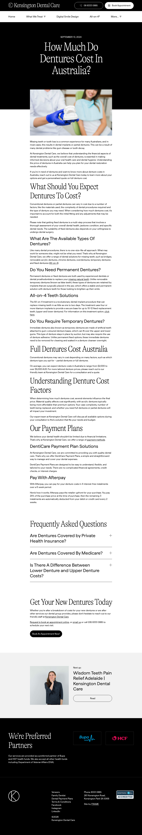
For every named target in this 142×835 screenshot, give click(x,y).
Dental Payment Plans (62, 798)
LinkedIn (56, 811)
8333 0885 (96, 792)
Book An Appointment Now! (46, 634)
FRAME (95, 804)
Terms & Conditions (61, 802)
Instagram (56, 808)
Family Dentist (58, 795)
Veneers (56, 792)
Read (92, 698)
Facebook (56, 805)
